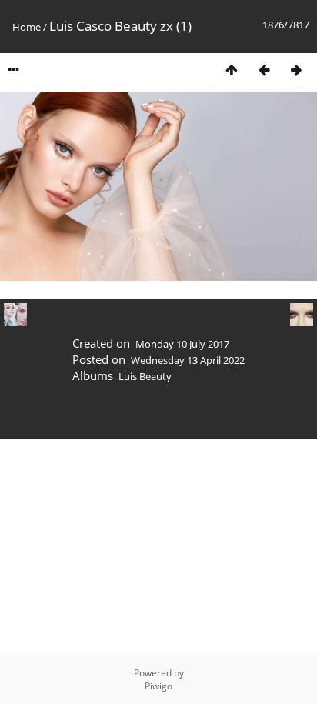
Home (26, 27)
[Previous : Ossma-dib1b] (264, 69)
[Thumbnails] (231, 69)
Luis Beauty (145, 376)
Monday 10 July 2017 (182, 344)
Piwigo (158, 685)
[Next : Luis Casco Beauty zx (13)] (296, 69)
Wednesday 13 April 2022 (188, 360)
